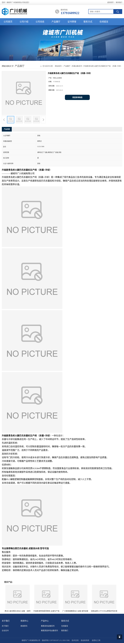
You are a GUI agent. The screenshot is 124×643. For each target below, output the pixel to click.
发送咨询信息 (77, 97)
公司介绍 (24, 22)
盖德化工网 (96, 640)
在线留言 (104, 22)
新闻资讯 (24, 626)
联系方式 (88, 22)
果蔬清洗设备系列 (47, 626)
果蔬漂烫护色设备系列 (49, 630)
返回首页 (110, 2)
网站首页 (58, 66)
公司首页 (8, 22)
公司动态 (40, 22)
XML (68, 640)
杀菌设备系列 (77, 66)
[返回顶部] (119, 637)
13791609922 (70, 13)
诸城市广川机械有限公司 (31, 640)
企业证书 (5, 630)
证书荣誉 (72, 22)
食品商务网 (85, 640)
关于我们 (5, 626)
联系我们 (119, 2)
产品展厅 (56, 22)
